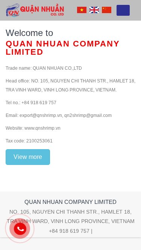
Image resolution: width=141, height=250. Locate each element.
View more (28, 157)
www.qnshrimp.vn (42, 128)
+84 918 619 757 (69, 231)
